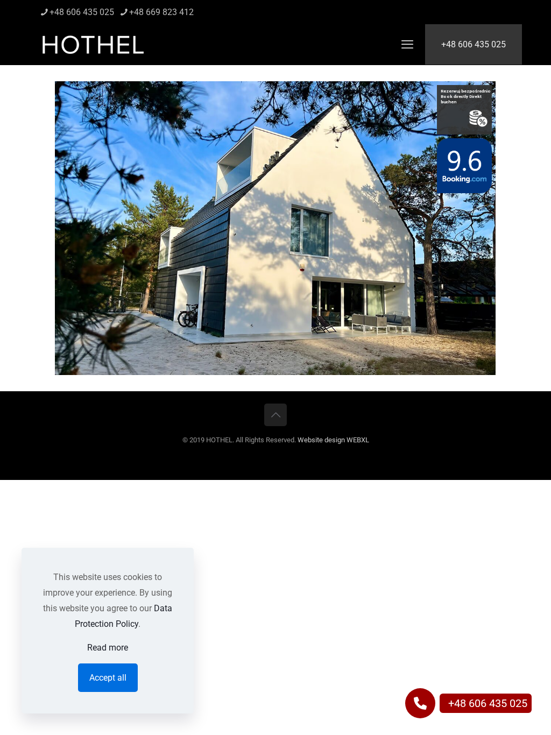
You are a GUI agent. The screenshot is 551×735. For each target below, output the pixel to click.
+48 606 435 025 (82, 12)
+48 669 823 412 (161, 12)
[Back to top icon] (275, 415)
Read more (107, 647)
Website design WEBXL (333, 440)
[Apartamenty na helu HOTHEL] (93, 44)
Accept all (107, 678)
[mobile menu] (407, 45)
